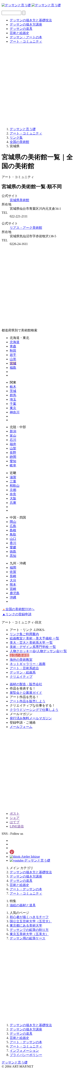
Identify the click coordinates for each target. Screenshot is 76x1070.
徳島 (13, 551)
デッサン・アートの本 (26, 37)
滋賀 (13, 477)
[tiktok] (25, 856)
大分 (13, 580)
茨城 (13, 391)
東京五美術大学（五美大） (29, 934)
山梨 (13, 448)
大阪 (13, 498)
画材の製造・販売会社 (26, 684)
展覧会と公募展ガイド (26, 692)
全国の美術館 (19, 655)
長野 (13, 452)
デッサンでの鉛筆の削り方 (29, 929)
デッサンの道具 (21, 28)
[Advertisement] (38, 85)
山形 (13, 359)
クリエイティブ (21, 676)
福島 (13, 367)
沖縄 (13, 597)
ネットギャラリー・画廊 (27, 664)
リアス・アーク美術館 (26, 227)
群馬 (13, 395)
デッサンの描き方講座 (26, 24)
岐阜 (13, 465)
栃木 (13, 386)
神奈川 (14, 412)
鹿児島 (14, 593)
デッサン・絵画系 (23, 672)
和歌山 (14, 485)
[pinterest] (12, 853)
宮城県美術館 (19, 200)
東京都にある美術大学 (26, 925)
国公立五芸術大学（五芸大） (31, 921)
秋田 (13, 350)
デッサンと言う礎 (15, 1062)
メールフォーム (21, 726)
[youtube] (30, 860)
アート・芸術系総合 (24, 668)
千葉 (13, 403)
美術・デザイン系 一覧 (33, 647)
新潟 (13, 431)
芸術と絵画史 (19, 33)
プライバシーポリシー (26, 1055)
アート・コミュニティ (26, 41)
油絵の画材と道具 (23, 905)
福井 (13, 444)
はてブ (14, 822)
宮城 (13, 363)
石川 (13, 440)
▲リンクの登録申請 (16, 614)
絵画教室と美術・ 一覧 (34, 638)
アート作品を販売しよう (27, 701)
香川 (13, 543)
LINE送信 (17, 826)
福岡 (13, 567)
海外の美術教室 (21, 659)
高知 (13, 556)
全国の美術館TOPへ (18, 609)
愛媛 (13, 547)
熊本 (13, 584)
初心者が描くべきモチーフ (29, 917)
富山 (13, 435)
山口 (13, 538)
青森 (13, 346)
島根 (13, 530)
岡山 (13, 521)
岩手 (13, 355)
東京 (13, 408)
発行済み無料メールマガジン (31, 718)
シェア (14, 818)
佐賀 (13, 572)
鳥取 (13, 534)
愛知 (13, 461)
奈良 (13, 494)
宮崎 (13, 589)
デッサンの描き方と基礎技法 (31, 20)
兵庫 (13, 502)
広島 (13, 526)
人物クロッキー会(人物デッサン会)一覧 (38, 651)
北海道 (14, 342)
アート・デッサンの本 (26, 889)
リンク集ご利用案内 (24, 634)
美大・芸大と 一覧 (31, 642)
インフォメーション (24, 1050)
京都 (13, 490)
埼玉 (13, 399)
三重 (13, 481)
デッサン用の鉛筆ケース (27, 938)
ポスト (14, 813)
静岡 (13, 457)
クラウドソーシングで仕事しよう (34, 709)
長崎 (13, 576)
